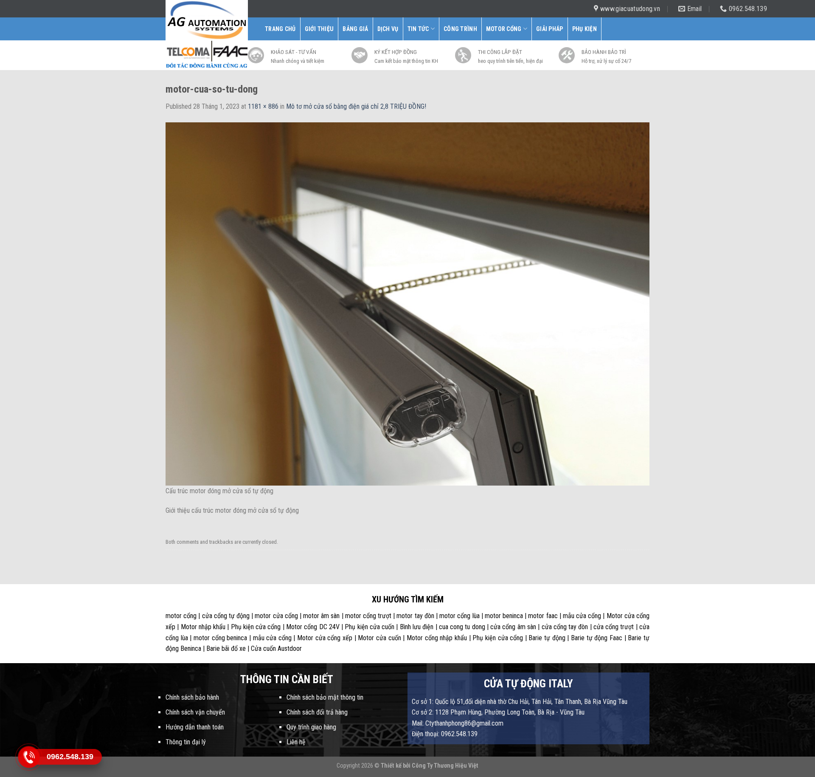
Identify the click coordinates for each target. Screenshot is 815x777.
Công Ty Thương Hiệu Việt (445, 765)
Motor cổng (504, 28)
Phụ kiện (584, 28)
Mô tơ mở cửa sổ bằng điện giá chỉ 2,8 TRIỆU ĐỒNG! (356, 106)
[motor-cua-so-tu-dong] (407, 303)
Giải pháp (549, 28)
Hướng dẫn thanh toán (195, 727)
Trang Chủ (280, 28)
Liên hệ (296, 742)
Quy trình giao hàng (311, 727)
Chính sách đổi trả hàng (317, 712)
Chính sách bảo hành (192, 697)
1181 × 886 (263, 106)
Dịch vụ (388, 28)
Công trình (460, 28)
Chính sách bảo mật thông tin (325, 697)
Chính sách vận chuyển (195, 712)
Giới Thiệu (319, 28)
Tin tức (418, 28)
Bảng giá (355, 28)
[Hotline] (28, 756)
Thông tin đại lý (186, 742)
